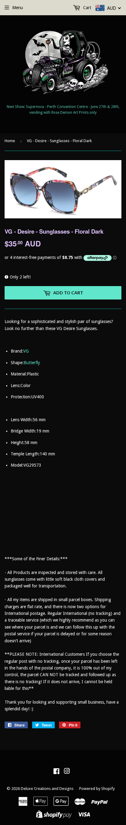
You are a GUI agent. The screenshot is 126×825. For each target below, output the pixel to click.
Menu (17, 7)
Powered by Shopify (97, 788)
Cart (86, 7)
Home (10, 140)
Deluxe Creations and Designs (47, 788)
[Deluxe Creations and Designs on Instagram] (67, 771)
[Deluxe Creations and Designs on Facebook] (56, 771)
